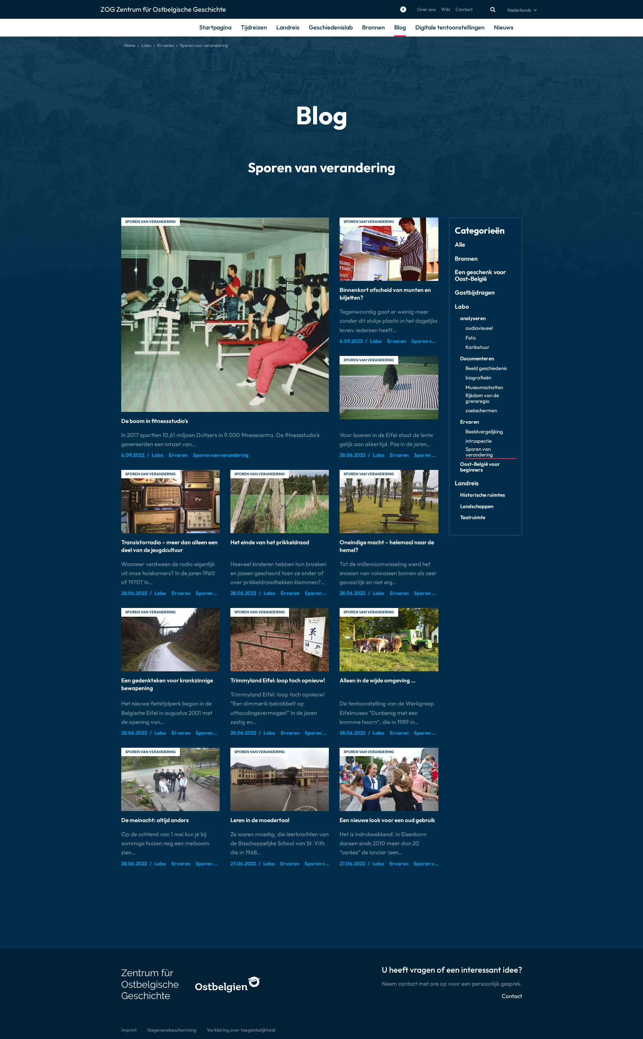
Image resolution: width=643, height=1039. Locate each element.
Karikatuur (477, 347)
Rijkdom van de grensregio (482, 398)
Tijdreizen (254, 27)
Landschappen (476, 506)
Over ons (426, 9)
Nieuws (503, 27)
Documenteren (477, 359)
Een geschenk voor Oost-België (480, 276)
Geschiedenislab (331, 27)
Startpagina (215, 27)
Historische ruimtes (482, 495)
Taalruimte (472, 518)
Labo (146, 45)
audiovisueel (479, 328)
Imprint (129, 1030)
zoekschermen (481, 411)
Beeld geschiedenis (486, 368)
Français (516, 26)
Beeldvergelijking (484, 432)
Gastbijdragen (475, 292)
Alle (460, 244)
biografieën (478, 378)
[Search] (492, 9)
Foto (471, 338)
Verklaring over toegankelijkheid (241, 1030)
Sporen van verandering (150, 221)
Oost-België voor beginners (480, 467)
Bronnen (373, 27)
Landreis (287, 27)
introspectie (479, 441)
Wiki (445, 9)
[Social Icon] (403, 9)
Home (129, 45)
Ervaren (165, 45)
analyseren (473, 318)
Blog (400, 27)
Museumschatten (484, 387)
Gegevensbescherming (171, 1030)
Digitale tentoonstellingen (450, 27)
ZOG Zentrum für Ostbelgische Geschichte (163, 9)
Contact (464, 9)
